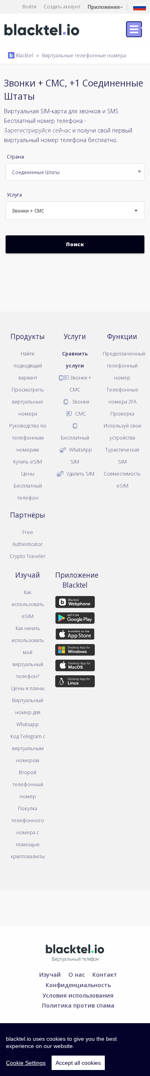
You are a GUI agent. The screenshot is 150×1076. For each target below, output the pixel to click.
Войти (29, 6)
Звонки (80, 401)
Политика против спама (78, 1005)
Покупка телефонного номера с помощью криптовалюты (28, 832)
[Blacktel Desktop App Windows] (74, 651)
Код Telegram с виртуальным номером (27, 748)
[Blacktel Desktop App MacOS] (74, 666)
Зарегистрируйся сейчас (37, 130)
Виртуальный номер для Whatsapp (27, 712)
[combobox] (75, 210)
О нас (76, 974)
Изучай (50, 974)
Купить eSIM (27, 461)
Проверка (122, 413)
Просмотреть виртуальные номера (28, 401)
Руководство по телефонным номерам (27, 437)
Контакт (104, 974)
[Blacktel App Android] (74, 619)
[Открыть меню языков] (139, 6)
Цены (27, 473)
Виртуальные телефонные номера (84, 55)
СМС (80, 413)
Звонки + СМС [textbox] (28, 210)
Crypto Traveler (28, 556)
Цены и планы (27, 688)
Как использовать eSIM (28, 604)
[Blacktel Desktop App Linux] (74, 682)
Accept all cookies (78, 1063)
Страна (15, 156)
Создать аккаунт (62, 6)
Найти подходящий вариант (28, 365)
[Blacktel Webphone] (74, 603)
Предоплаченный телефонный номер (124, 365)
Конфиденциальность (78, 985)
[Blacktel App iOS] (74, 635)
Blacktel (23, 55)
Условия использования (78, 995)
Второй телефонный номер (27, 784)
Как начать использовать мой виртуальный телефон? (28, 652)
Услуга (14, 194)
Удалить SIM (79, 473)
